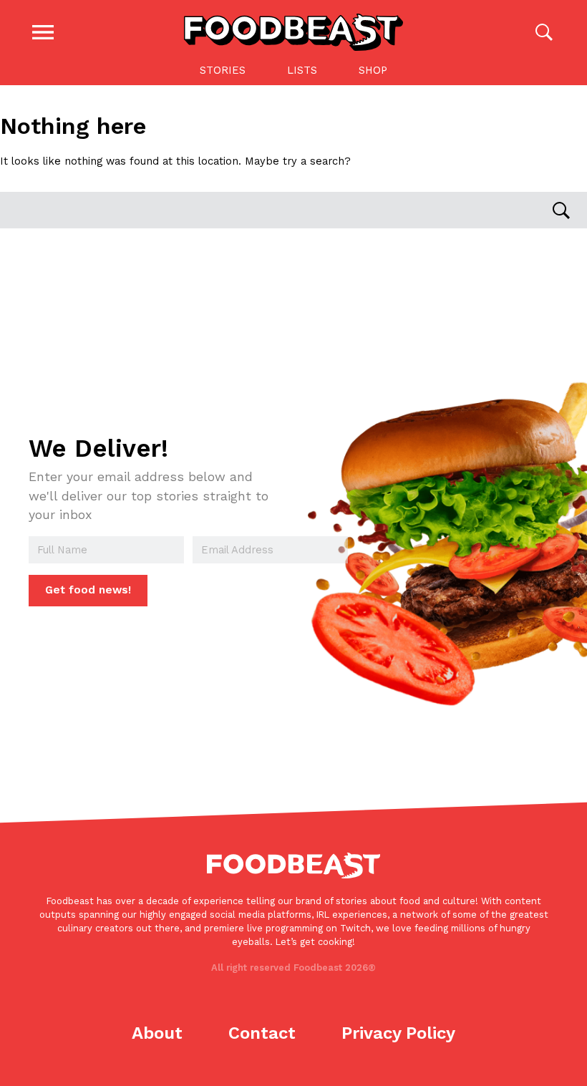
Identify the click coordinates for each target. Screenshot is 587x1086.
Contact (262, 1033)
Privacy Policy (398, 1033)
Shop (373, 70)
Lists (302, 70)
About (157, 1033)
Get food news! (88, 589)
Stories (223, 70)
